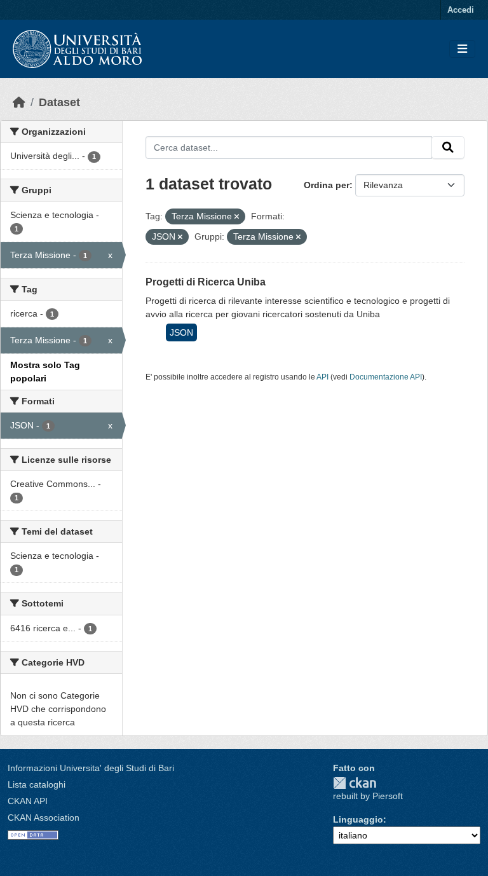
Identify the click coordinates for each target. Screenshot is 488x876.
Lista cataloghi (36, 784)
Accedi (460, 10)
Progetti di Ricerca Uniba (206, 282)
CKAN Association (43, 817)
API (322, 377)
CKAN (354, 783)
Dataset (59, 102)
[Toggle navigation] (462, 49)
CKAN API (28, 801)
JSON (181, 332)
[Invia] (447, 147)
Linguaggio (358, 819)
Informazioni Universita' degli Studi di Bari (91, 768)
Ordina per (326, 185)
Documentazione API (385, 377)
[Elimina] (236, 217)
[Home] (19, 102)
